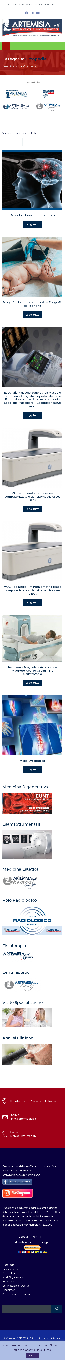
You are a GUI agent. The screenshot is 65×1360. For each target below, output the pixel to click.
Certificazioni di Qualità (15, 1285)
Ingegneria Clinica (12, 1281)
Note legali (8, 1264)
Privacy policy (10, 1269)
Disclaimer (8, 1289)
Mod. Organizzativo (13, 1277)
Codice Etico (9, 1273)
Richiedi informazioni (23, 1135)
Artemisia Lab (10, 66)
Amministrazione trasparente (19, 1294)
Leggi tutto (33, 224)
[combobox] (42, 142)
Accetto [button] (32, 1355)
